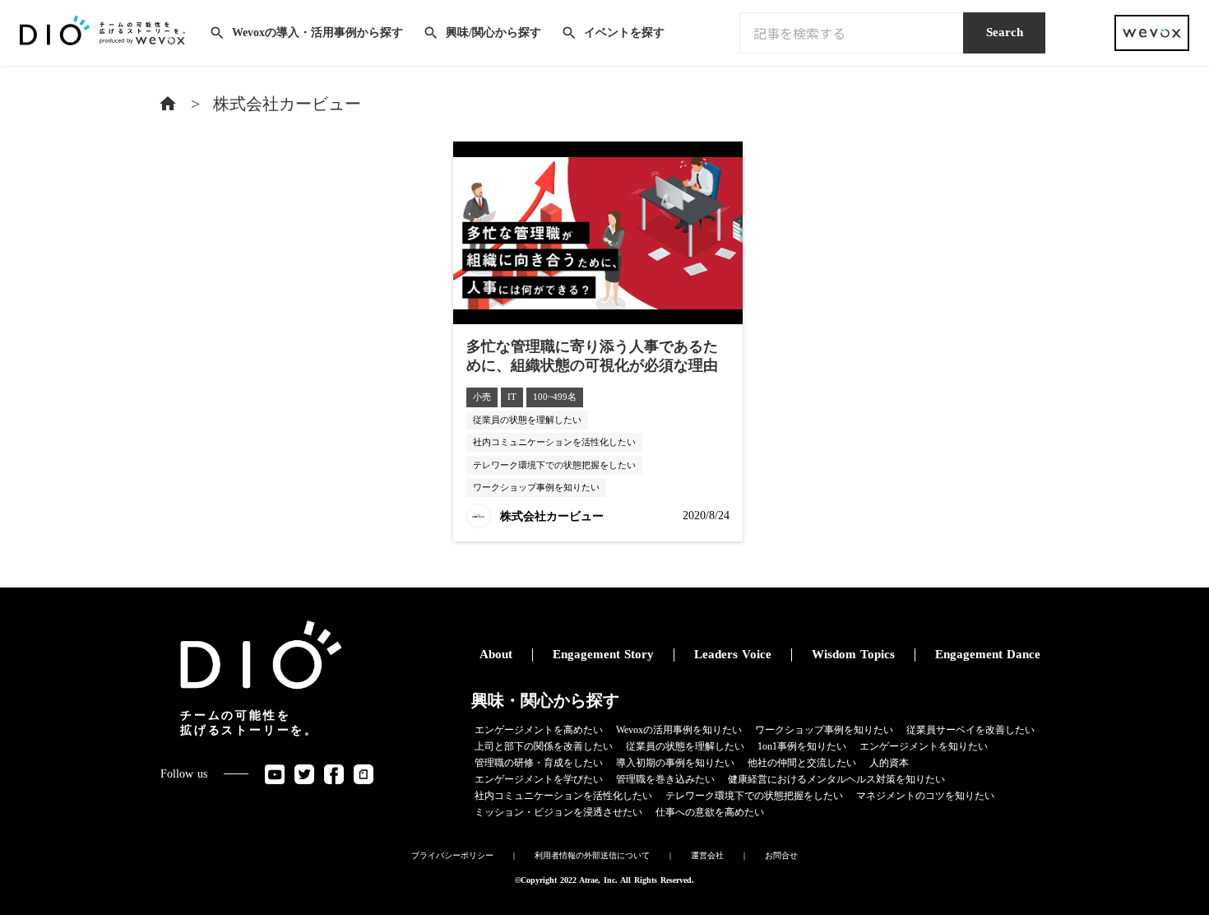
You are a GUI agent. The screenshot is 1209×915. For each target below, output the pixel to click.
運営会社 (707, 855)
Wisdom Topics (853, 654)
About (495, 654)
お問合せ (781, 855)
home (168, 104)
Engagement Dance (987, 654)
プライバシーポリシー (452, 855)
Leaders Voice (732, 654)
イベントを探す (624, 32)
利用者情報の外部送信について (592, 855)
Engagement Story (603, 654)
